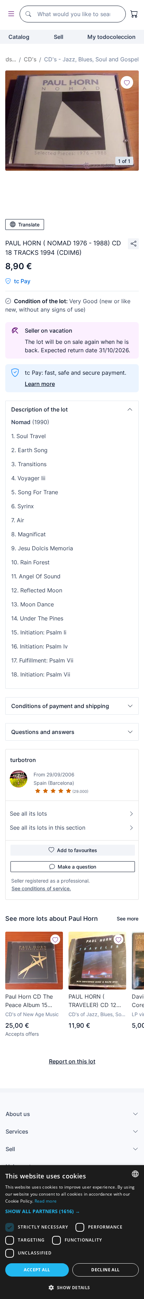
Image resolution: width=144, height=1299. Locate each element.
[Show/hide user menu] (10, 14)
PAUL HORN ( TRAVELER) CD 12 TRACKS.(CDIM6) (92, 1001)
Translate (28, 224)
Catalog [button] (18, 36)
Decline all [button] (105, 1270)
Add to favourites (77, 850)
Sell (58, 36)
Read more (46, 1201)
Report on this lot (72, 1061)
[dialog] (72, 1232)
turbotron (23, 759)
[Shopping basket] (134, 14)
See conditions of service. (41, 888)
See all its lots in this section (47, 827)
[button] (72, 409)
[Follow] (127, 82)
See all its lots (28, 813)
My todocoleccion (111, 36)
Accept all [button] (37, 1270)
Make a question (77, 867)
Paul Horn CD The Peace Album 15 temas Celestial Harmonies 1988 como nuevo (29, 1001)
